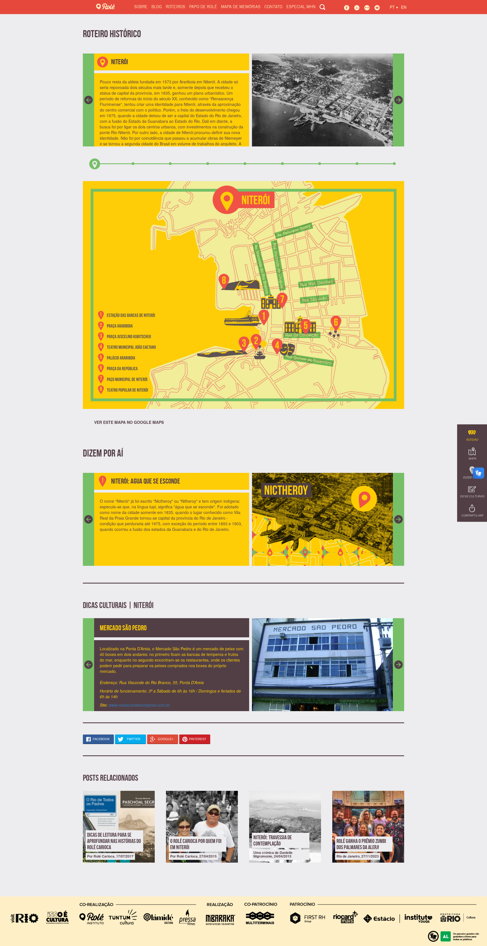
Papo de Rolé (203, 7)
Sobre (140, 7)
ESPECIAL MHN (301, 7)
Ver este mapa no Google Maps (129, 422)
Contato (273, 7)
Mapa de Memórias (240, 7)
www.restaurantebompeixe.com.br (139, 705)
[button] (88, 100)
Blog (156, 7)
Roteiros (175, 7)
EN (403, 7)
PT (394, 6)
